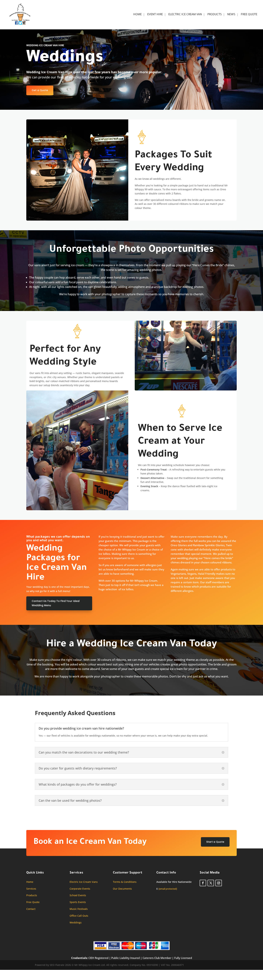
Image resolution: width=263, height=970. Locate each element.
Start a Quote (215, 842)
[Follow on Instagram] (218, 883)
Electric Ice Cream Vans (84, 882)
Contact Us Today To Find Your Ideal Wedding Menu (56, 603)
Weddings (76, 922)
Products (214, 14)
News (231, 14)
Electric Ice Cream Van (185, 14)
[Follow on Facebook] (203, 883)
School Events (78, 895)
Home (137, 14)
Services (31, 888)
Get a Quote (40, 90)
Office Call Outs (79, 915)
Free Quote (249, 14)
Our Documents (122, 888)
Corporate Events (80, 888)
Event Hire (155, 14)
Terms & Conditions (125, 882)
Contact (30, 909)
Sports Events (78, 902)
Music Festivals (79, 909)
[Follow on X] (211, 883)
